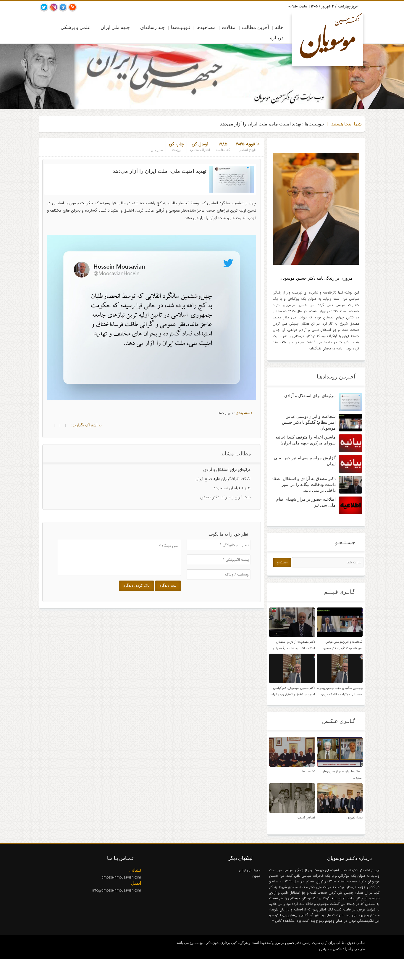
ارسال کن (200, 144)
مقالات (228, 27)
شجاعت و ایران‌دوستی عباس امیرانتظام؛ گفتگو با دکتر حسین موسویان (309, 422)
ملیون (256, 876)
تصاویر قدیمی (306, 817)
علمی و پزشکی (76, 27)
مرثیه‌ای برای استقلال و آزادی (227, 469)
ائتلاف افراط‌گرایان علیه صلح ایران (223, 479)
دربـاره (276, 37)
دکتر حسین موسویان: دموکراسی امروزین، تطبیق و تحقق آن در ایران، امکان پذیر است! (292, 695)
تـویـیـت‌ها (180, 27)
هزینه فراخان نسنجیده (232, 488)
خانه (279, 27)
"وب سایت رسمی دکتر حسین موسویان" (299, 943)
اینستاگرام (53, 7)
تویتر (44, 7)
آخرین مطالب (255, 27)
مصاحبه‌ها (206, 27)
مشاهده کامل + (284, 920)
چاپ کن (176, 144)
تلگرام (63, 7)
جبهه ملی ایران (115, 27)
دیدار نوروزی (355, 817)
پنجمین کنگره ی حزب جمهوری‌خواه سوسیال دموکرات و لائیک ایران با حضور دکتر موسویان (340, 695)
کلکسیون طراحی (330, 949)
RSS (72, 7)
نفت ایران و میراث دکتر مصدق (225, 497)
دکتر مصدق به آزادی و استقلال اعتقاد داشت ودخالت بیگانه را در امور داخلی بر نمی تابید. (304, 484)
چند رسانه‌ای (152, 27)
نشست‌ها (308, 771)
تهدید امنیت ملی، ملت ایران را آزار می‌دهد (159, 171)
